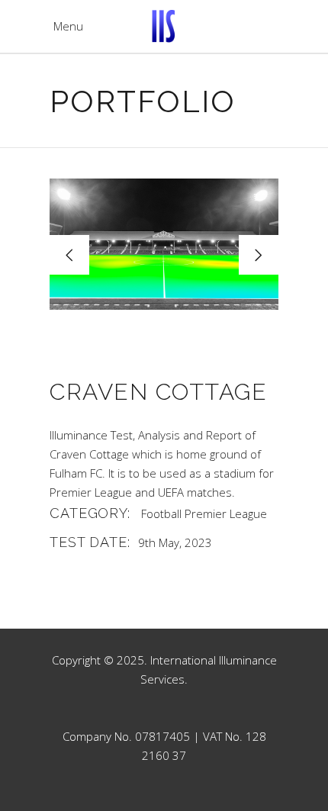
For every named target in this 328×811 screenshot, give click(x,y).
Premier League (226, 513)
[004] (164, 244)
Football (161, 513)
